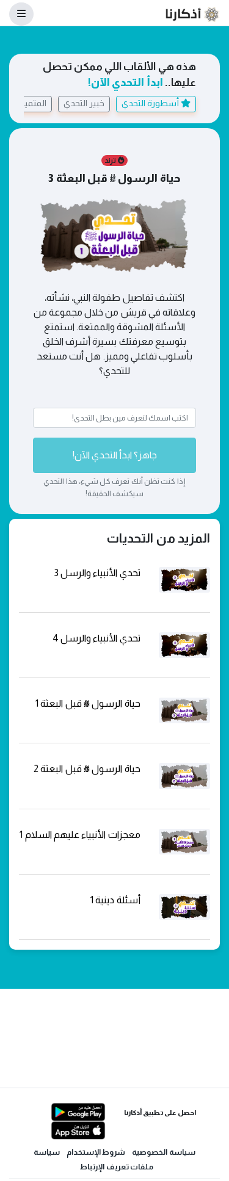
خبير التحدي (84, 103)
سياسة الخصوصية (163, 1152)
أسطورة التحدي (151, 103)
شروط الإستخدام (96, 1152)
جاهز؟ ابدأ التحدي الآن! (115, 455)
